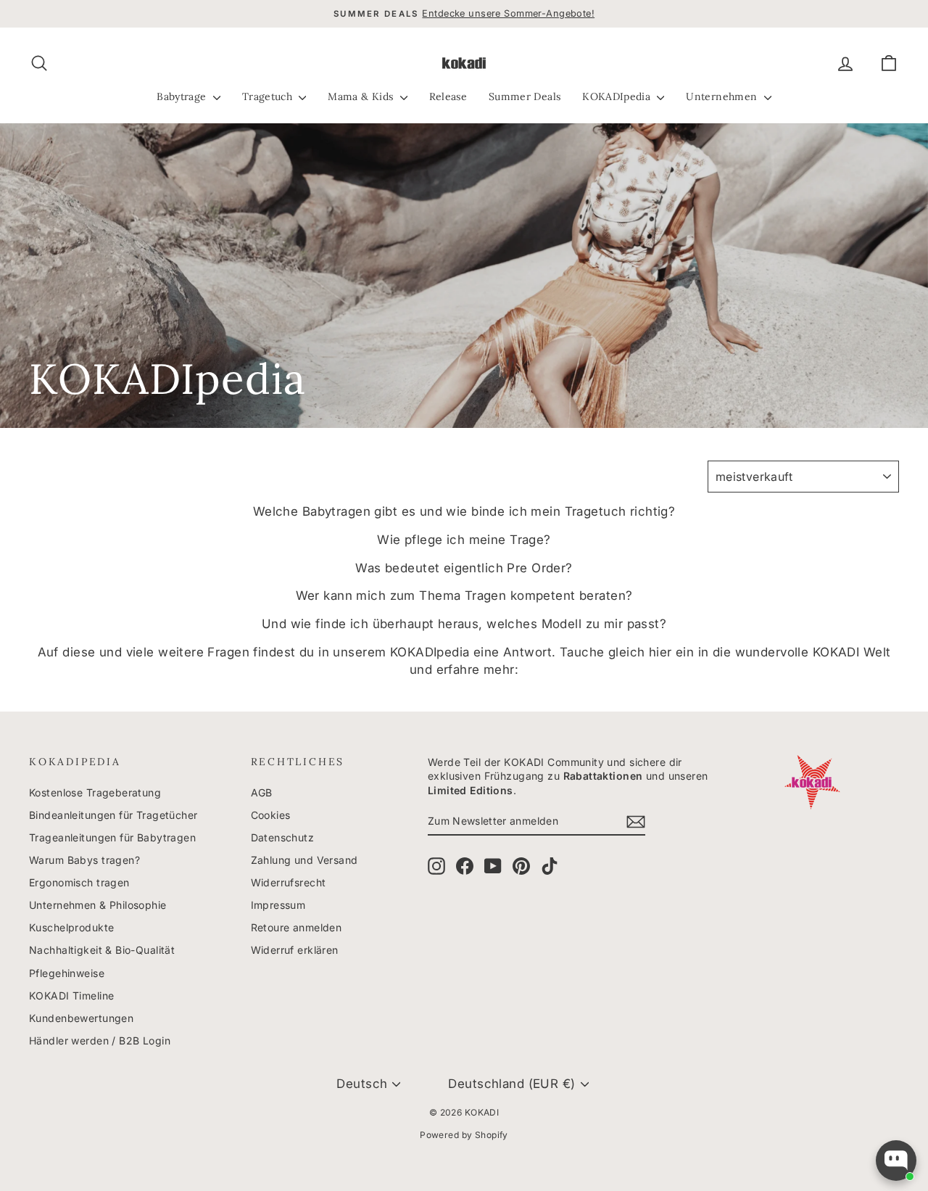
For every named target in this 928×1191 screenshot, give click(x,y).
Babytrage (183, 96)
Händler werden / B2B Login (99, 1040)
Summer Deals (524, 96)
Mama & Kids (362, 96)
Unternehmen (723, 96)
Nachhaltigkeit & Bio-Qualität (102, 950)
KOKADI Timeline (71, 995)
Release (448, 96)
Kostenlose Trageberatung (95, 792)
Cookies (271, 815)
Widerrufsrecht (288, 882)
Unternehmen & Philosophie (98, 905)
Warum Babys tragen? (84, 860)
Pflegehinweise (66, 973)
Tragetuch (269, 96)
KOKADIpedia (617, 96)
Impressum (278, 905)
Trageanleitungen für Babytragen (112, 837)
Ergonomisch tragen (79, 882)
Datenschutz (283, 837)
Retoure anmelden (296, 927)
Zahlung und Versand (304, 860)
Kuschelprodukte (71, 927)
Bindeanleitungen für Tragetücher (113, 815)
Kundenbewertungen (81, 1018)
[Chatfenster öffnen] (896, 1160)
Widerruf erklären (295, 950)
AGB (262, 792)
